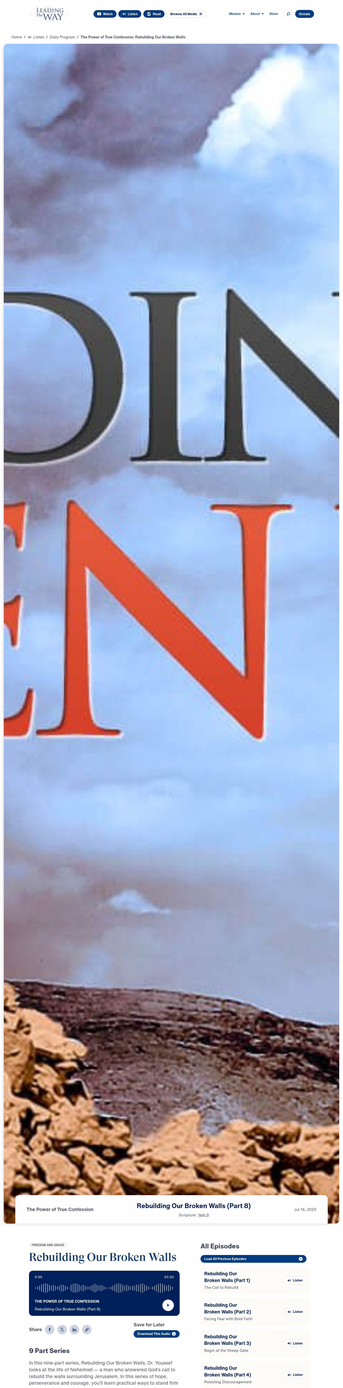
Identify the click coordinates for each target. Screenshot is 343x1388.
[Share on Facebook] (49, 1329)
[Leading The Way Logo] (50, 14)
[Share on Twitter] (62, 1329)
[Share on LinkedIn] (74, 1329)
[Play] (168, 1305)
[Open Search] (288, 14)
